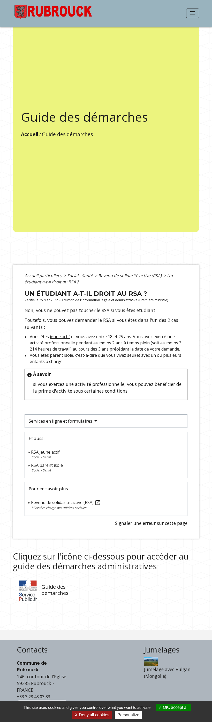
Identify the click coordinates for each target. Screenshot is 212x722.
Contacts (32, 649)
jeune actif (60, 336)
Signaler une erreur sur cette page (151, 523)
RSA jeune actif (46, 452)
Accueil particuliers (44, 275)
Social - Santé (80, 275)
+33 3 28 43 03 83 (33, 697)
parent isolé (61, 355)
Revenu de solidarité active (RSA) (130, 275)
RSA (107, 320)
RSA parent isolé (47, 465)
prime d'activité (55, 391)
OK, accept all (175, 707)
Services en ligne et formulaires (61, 421)
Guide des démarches (67, 134)
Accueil (29, 134)
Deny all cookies (93, 715)
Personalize (128, 715)
